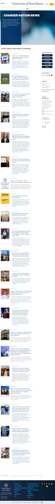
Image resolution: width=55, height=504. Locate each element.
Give (15, 496)
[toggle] (44, 4)
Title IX (29, 497)
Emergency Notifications (33, 486)
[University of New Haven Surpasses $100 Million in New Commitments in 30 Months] (5, 276)
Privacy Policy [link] (35, 502)
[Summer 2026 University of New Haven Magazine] (5, 198)
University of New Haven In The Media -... (16, 475)
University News (47, 55)
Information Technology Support (33, 490)
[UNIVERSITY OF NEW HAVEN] (7, 487)
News (27, 8)
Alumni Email (31, 495)
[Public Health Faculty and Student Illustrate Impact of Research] (5, 216)
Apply (51, 4)
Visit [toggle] (47, 4)
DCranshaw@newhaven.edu (48, 89)
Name (43, 110)
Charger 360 (48, 63)
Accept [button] (42, 502)
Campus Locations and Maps (20, 488)
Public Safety (17, 490)
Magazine (47, 66)
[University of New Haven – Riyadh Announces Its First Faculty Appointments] (5, 183)
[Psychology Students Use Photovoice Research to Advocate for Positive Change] (5, 117)
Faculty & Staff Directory (33, 484)
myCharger (30, 493)
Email (43, 113)
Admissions (17, 484)
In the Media (47, 61)
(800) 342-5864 (4, 498)
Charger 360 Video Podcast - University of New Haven (34, 475)
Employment (17, 494)
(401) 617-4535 (45, 91)
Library (16, 492)
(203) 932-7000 (4, 496)
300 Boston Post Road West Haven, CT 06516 (6, 493)
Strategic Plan (31, 488)
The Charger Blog (47, 58)
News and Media (18, 486)
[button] (3, 3)
